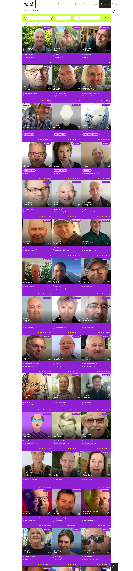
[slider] (79, 17)
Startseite (27, 10)
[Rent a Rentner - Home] (28, 4)
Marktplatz (78, 3)
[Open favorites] (114, 12)
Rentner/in (69, 3)
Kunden (60, 3)
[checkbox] (104, 18)
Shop (85, 3)
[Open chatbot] (114, 567)
